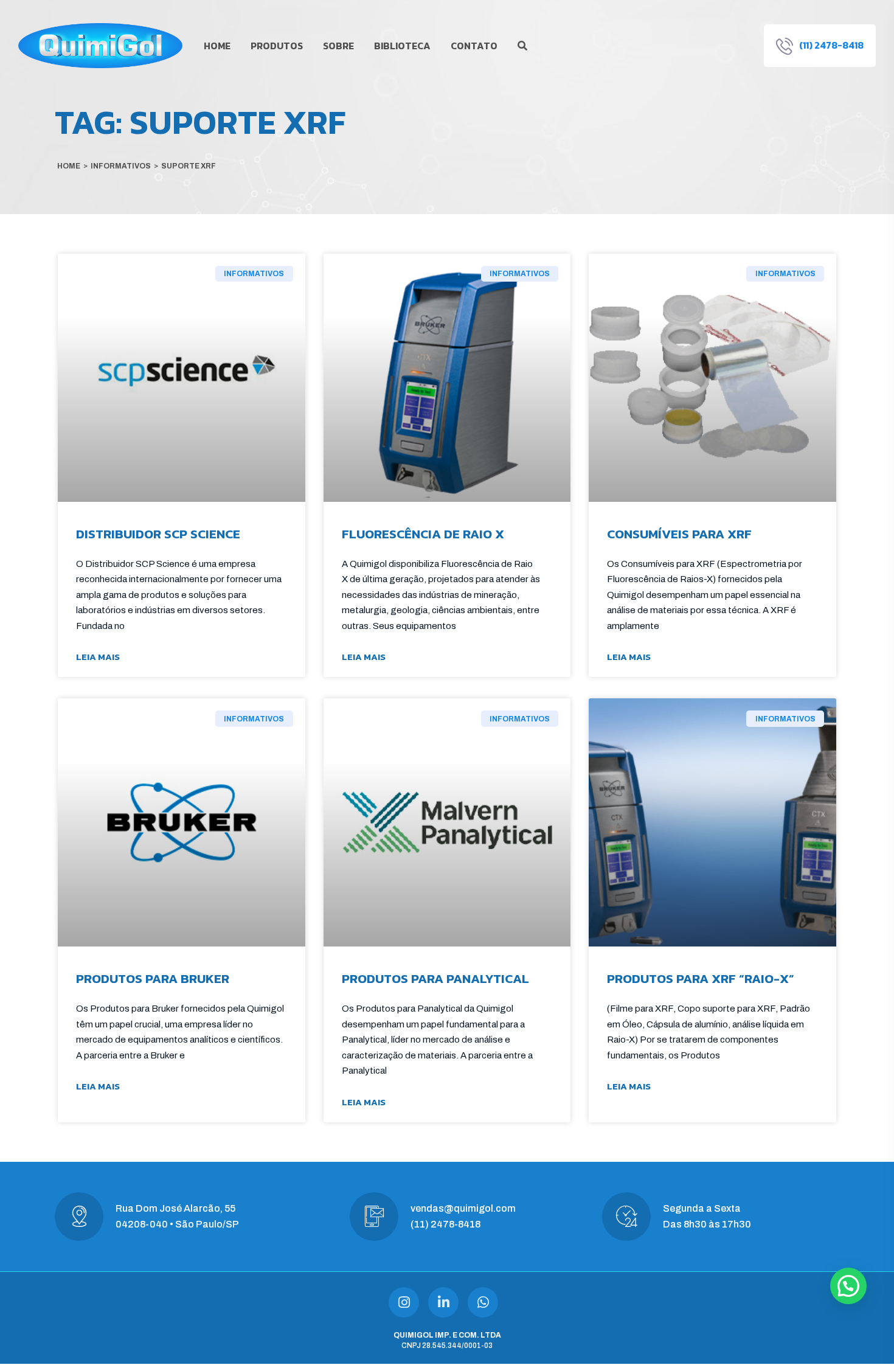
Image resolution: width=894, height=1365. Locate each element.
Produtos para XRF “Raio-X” (700, 978)
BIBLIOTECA (402, 45)
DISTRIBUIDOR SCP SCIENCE (158, 533)
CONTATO (474, 45)
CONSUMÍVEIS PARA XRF (679, 533)
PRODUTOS (277, 45)
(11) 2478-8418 (445, 1224)
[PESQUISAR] (522, 46)
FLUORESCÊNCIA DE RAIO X (423, 533)
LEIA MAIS (98, 657)
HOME (217, 45)
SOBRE (338, 45)
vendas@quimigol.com (463, 1208)
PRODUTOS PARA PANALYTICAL (435, 978)
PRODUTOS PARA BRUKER (152, 978)
